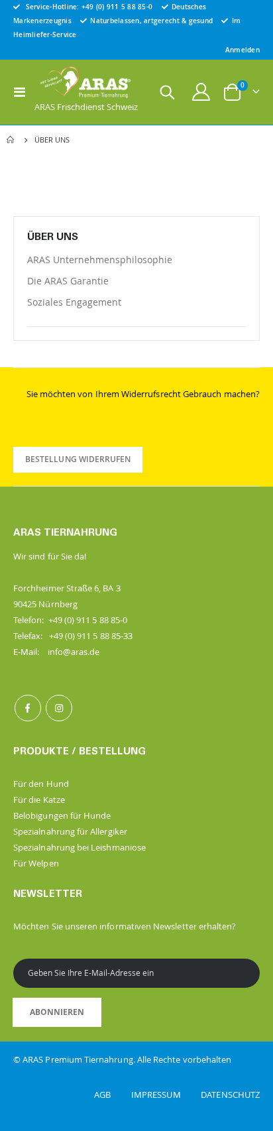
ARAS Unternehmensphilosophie (99, 259)
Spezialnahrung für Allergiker (70, 831)
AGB (111, 1095)
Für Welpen (36, 863)
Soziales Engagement (74, 302)
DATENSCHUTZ (230, 1095)
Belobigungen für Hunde (62, 815)
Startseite (11, 140)
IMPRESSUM (165, 1095)
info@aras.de (74, 652)
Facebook (28, 708)
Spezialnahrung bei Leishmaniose (79, 847)
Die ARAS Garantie (68, 280)
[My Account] (201, 92)
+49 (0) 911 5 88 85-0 (117, 6)
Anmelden (242, 49)
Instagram (59, 708)
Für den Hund (41, 784)
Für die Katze (39, 799)
